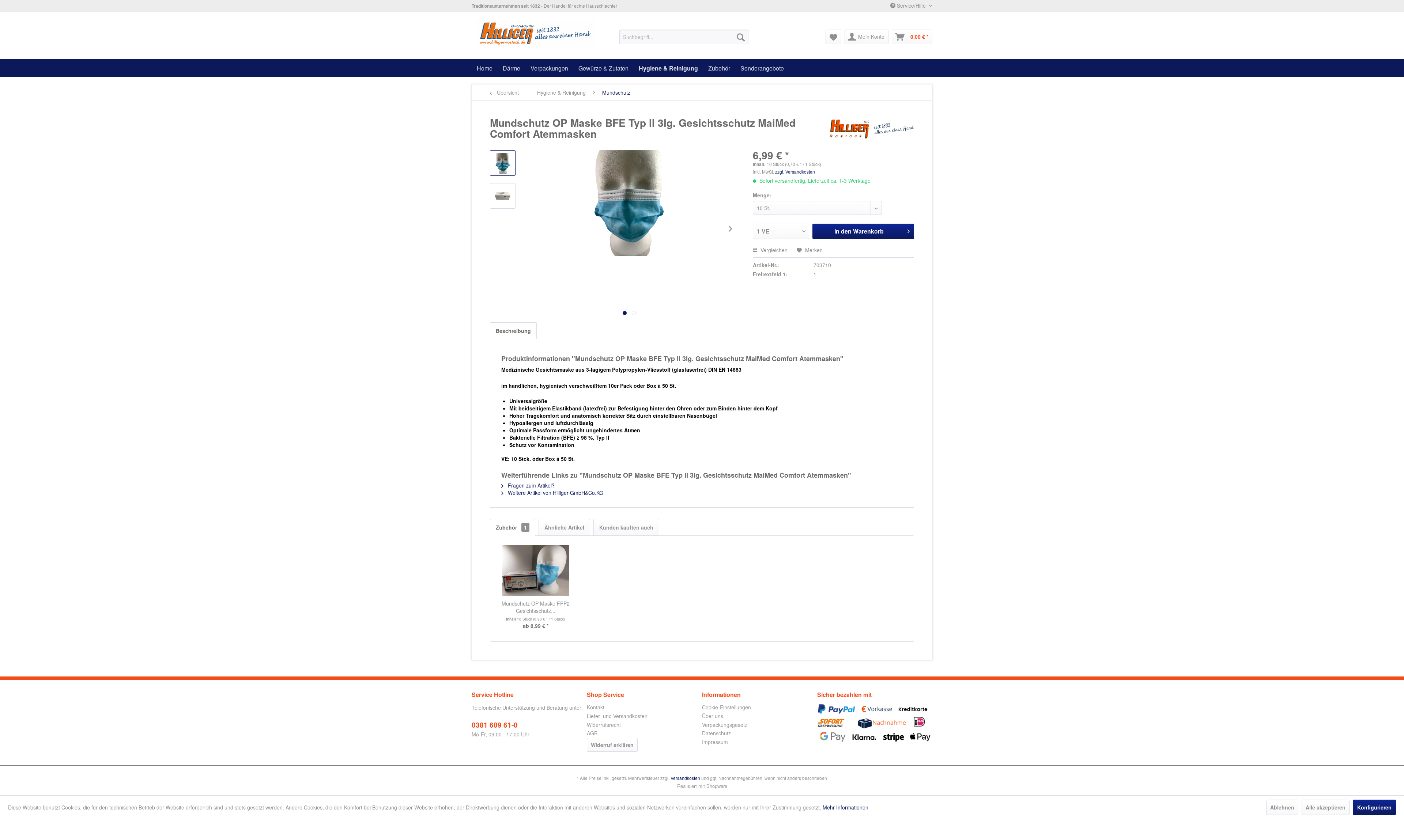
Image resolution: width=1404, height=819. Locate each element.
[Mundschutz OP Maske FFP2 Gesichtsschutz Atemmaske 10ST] (535, 570)
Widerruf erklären (612, 744)
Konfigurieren (1374, 807)
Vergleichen (773, 250)
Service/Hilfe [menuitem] (911, 5)
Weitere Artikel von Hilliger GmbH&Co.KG (554, 492)
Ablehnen (1282, 807)
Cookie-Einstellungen (726, 707)
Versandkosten (685, 778)
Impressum (715, 742)
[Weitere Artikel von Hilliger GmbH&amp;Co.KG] (871, 130)
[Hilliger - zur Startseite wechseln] (535, 33)
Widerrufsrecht (604, 724)
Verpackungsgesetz (724, 724)
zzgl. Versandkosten (795, 171)
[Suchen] (740, 37)
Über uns (712, 716)
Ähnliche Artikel (564, 527)
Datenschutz (716, 733)
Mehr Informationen (845, 807)
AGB (592, 733)
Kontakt (595, 707)
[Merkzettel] (833, 37)
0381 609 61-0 (495, 725)
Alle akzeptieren (1326, 807)
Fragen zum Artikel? (530, 485)
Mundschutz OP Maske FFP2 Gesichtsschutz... (536, 607)
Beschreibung (513, 330)
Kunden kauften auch (626, 527)
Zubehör (511, 527)
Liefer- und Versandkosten (617, 716)
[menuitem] (683, 37)
